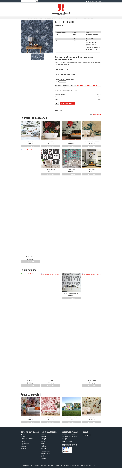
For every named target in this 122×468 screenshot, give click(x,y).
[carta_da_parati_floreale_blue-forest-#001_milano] (33, 56)
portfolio (23, 436)
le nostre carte (24, 441)
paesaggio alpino (45, 453)
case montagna (45, 451)
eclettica (43, 446)
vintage (43, 441)
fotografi (43, 458)
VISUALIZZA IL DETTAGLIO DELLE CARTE (88, 85)
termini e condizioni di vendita (69, 436)
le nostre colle (24, 440)
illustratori (44, 457)
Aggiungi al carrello (67, 103)
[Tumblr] (90, 435)
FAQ (22, 445)
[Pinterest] (88, 435)
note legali (64, 438)
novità (43, 434)
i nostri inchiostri (25, 443)
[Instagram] (86, 435)
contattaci (23, 446)
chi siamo (23, 434)
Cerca (37, 1)
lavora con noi (24, 448)
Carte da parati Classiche (97, 114)
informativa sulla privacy (68, 441)
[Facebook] (84, 435)
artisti (42, 455)
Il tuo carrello (95, 1)
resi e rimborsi (65, 440)
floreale (43, 440)
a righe (43, 445)
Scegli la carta (30, 146)
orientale (43, 450)
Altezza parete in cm (62, 69)
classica (43, 438)
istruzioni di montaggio (27, 438)
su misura (43, 436)
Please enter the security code (65, 79)
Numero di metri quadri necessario (66, 74)
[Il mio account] (86, 1)
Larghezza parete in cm (62, 64)
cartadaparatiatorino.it (26, 450)
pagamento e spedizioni (68, 434)
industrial (43, 443)
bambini (43, 448)
